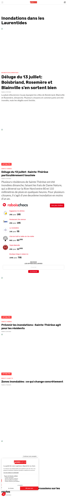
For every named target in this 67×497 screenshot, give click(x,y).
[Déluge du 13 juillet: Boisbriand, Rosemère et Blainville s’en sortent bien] (33, 49)
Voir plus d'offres (57, 205)
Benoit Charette (7, 378)
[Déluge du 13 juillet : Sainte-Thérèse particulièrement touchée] (33, 147)
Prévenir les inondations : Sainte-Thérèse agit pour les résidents (31, 326)
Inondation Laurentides (9, 72)
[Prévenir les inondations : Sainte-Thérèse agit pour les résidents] (33, 298)
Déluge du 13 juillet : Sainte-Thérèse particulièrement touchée (24, 173)
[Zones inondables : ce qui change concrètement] (33, 355)
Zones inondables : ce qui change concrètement (32, 381)
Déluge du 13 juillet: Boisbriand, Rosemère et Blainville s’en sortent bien (29, 82)
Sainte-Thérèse (6, 168)
